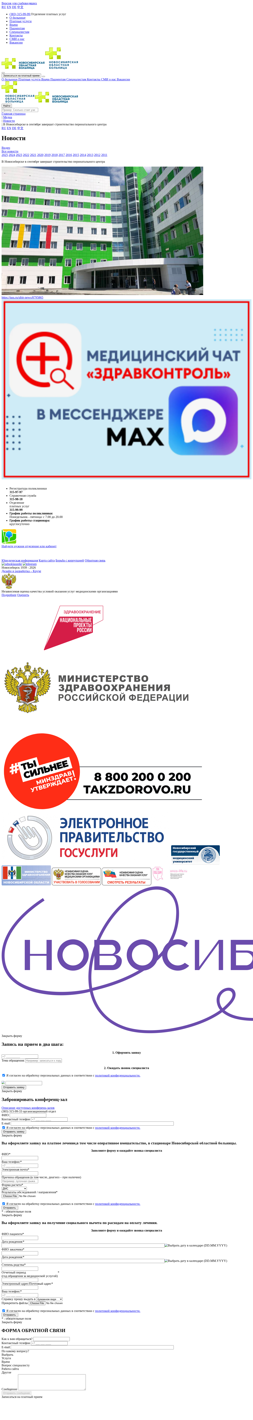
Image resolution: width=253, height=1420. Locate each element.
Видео (6, 147)
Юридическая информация (20, 560)
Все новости (10, 151)
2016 (69, 155)
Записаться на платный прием (21, 75)
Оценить (23, 595)
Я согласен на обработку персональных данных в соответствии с (73, 1075)
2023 (19, 155)
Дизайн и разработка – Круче (21, 571)
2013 (90, 155)
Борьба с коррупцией (70, 560)
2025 (5, 155)
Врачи (45, 79)
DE (14, 7)
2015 (76, 155)
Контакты (94, 79)
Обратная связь (95, 560)
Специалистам (76, 79)
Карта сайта (47, 560)
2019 (47, 155)
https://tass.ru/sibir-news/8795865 (22, 297)
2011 (104, 155)
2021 (33, 155)
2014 (83, 155)
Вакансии (123, 79)
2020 (40, 155)
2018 (54, 155)
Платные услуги (29, 79)
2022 (26, 155)
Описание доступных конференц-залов (28, 1107)
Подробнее (9, 595)
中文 (20, 7)
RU (4, 7)
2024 (12, 155)
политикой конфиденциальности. (117, 1075)
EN (9, 7)
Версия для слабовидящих (19, 3)
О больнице (10, 79)
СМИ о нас (109, 79)
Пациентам (58, 79)
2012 (97, 155)
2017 (62, 155)
